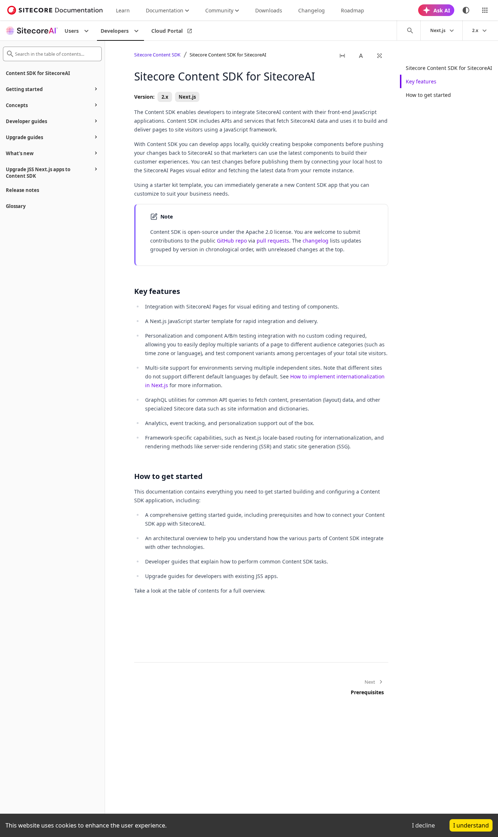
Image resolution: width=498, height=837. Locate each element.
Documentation (164, 10)
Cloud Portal (167, 30)
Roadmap (352, 10)
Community (219, 10)
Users (72, 30)
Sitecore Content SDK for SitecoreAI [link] (228, 54)
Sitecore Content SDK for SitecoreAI (449, 67)
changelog (315, 240)
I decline (423, 825)
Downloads (268, 10)
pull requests (273, 240)
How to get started (428, 94)
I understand (471, 825)
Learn (123, 10)
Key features (421, 81)
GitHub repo (232, 240)
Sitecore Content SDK (157, 54)
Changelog (311, 10)
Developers (115, 30)
